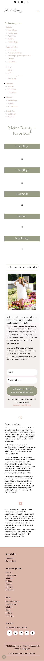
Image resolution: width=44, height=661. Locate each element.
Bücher (11, 86)
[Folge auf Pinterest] (26, 633)
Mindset (9, 83)
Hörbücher (12, 89)
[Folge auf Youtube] (21, 633)
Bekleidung (12, 100)
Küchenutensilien (15, 53)
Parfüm (11, 39)
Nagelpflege (13, 42)
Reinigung (12, 79)
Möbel (10, 73)
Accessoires (12, 106)
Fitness (11, 59)
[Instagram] (18, 2)
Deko (10, 70)
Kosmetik (12, 36)
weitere (11, 117)
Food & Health (12, 47)
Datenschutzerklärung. (22, 405)
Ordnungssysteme (15, 76)
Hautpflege (12, 33)
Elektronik (12, 114)
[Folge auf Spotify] (9, 633)
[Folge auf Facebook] (32, 633)
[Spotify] (15, 2)
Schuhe (11, 103)
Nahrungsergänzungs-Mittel (19, 56)
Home (8, 67)
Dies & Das (12, 62)
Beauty (9, 27)
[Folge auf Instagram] (15, 633)
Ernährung (12, 50)
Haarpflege (12, 30)
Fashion (9, 97)
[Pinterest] (28, 2)
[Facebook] (25, 2)
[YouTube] (22, 2)
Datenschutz (11, 561)
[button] (4, 657)
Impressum (10, 558)
